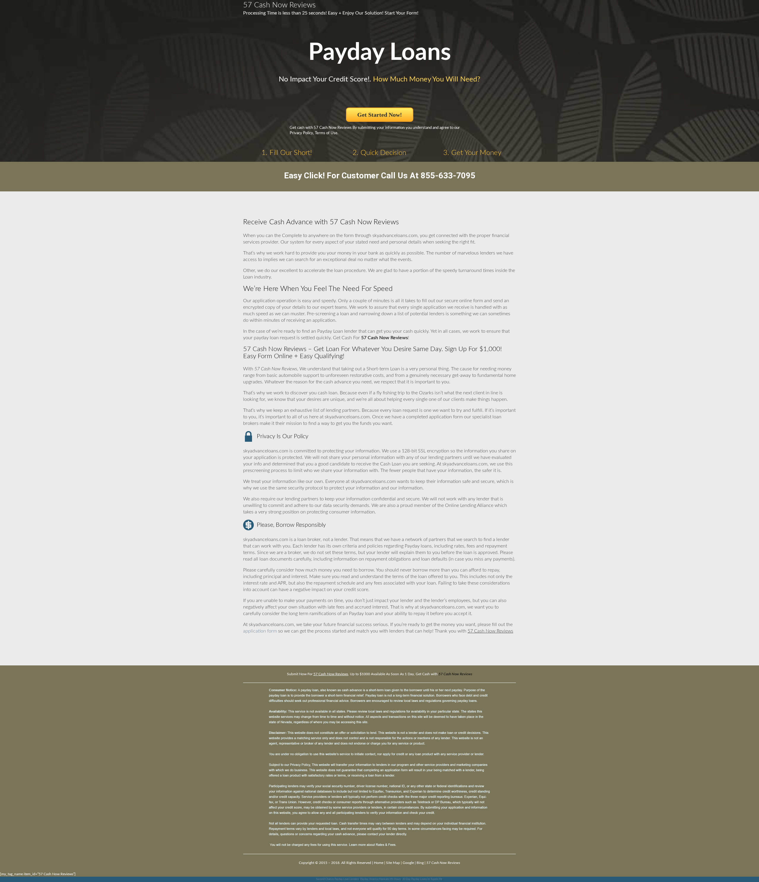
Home (378, 863)
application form (260, 631)
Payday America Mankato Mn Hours (380, 879)
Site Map (393, 863)
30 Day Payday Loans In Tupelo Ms (422, 879)
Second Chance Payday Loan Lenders (337, 879)
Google (408, 863)
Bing (420, 863)
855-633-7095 (448, 175)
